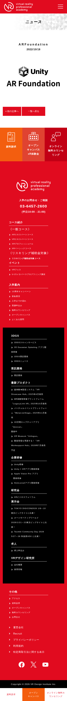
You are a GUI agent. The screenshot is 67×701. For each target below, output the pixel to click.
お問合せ (16, 617)
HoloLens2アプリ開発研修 (26, 483)
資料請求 (16, 603)
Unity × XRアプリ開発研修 (26, 469)
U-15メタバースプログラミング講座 (28, 274)
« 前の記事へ (12, 111)
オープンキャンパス (21, 315)
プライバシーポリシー (26, 639)
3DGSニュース (21, 361)
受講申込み (17, 305)
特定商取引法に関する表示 (28, 652)
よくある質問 (18, 319)
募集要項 (16, 296)
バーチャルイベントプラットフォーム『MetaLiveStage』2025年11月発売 (29, 412)
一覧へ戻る (33, 111)
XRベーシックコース (21, 248)
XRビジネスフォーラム (25, 497)
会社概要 (18, 565)
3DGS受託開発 (21, 356)
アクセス (16, 598)
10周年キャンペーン (21, 291)
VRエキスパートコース (22, 239)
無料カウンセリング (21, 310)
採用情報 (18, 569)
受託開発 (18, 375)
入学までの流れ (19, 301)
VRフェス (16, 270)
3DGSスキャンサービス (25, 342)
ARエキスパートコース (22, 235)
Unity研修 (18, 464)
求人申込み (19, 550)
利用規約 (18, 645)
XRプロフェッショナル (22, 244)
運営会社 (18, 627)
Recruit (17, 633)
